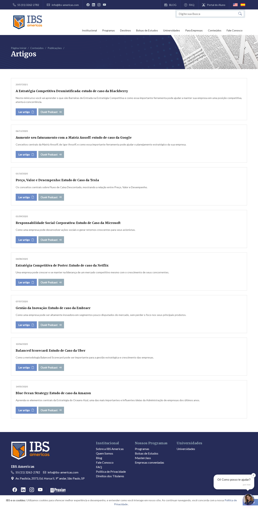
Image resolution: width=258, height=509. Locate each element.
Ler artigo (24, 111)
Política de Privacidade (111, 471)
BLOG (172, 4)
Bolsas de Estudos (147, 30)
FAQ (191, 4)
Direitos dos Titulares (110, 476)
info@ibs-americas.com (65, 4)
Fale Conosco (235, 30)
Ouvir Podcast (49, 111)
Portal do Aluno (216, 4)
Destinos (125, 30)
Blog (99, 458)
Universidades (171, 30)
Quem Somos (104, 453)
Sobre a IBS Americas (110, 449)
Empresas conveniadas (149, 462)
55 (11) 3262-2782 (28, 4)
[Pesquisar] (240, 13)
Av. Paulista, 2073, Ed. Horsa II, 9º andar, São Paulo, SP (50, 478)
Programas (108, 30)
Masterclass (143, 458)
